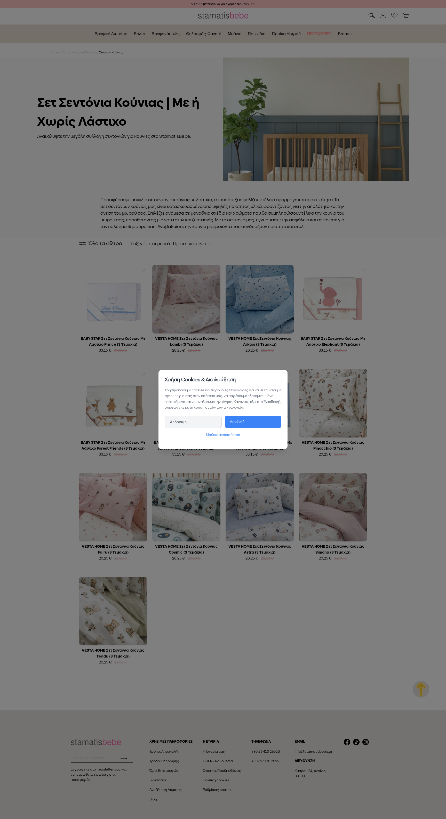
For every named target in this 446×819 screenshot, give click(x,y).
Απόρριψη (178, 422)
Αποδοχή (237, 421)
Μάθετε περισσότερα (223, 435)
